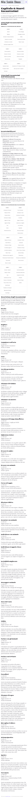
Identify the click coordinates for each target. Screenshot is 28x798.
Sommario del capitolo (7, 13)
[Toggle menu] (26, 2)
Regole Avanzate (4, 5)
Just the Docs (8, 796)
